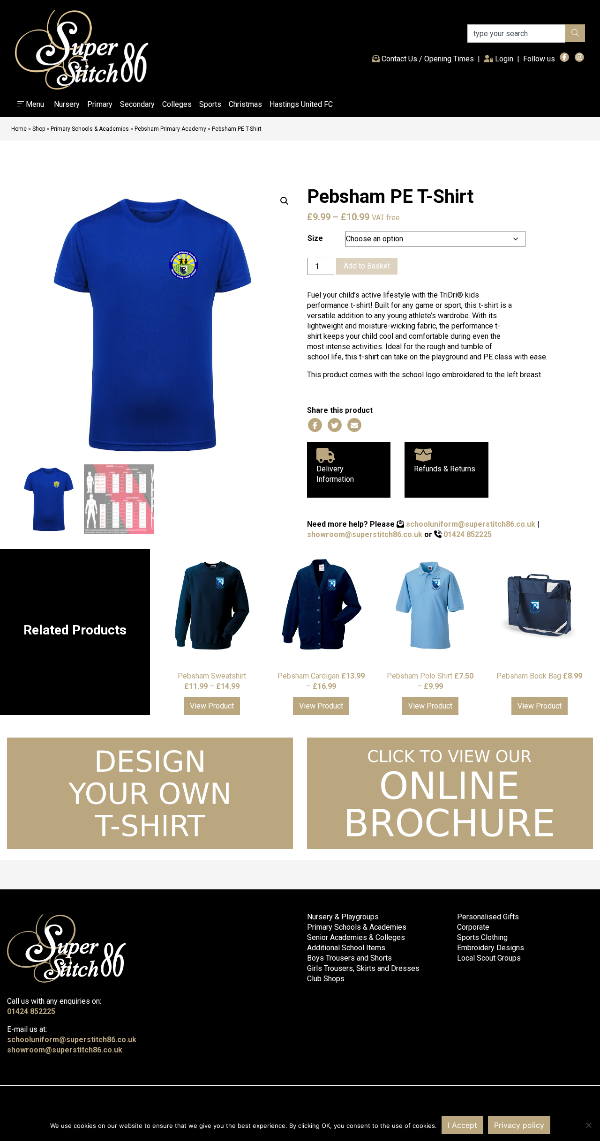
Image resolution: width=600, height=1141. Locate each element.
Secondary (137, 104)
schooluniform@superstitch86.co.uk (470, 524)
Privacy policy (519, 1125)
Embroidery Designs (490, 947)
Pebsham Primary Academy (170, 129)
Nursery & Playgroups (343, 916)
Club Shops (326, 978)
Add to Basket (367, 265)
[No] (588, 1125)
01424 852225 (467, 534)
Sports (210, 104)
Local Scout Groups (489, 958)
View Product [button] (212, 705)
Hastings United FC (301, 104)
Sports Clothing (482, 937)
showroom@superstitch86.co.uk (364, 534)
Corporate (473, 927)
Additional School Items (346, 947)
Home (19, 129)
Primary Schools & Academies (90, 129)
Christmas (245, 104)
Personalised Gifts (488, 916)
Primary (99, 104)
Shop (38, 129)
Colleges (177, 104)
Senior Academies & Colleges (356, 937)
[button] (284, 201)
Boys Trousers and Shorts (349, 958)
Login (505, 58)
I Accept (462, 1125)
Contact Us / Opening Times (427, 58)
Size (315, 238)
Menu (34, 104)
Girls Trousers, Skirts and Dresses (363, 968)
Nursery (67, 104)
